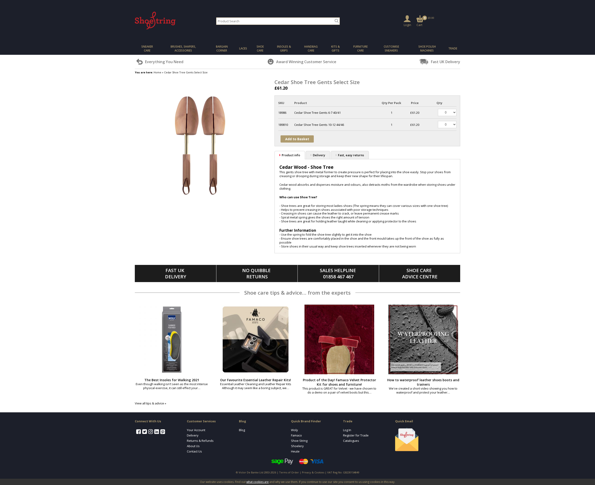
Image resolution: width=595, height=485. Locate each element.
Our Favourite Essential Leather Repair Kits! (255, 380)
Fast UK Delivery (175, 273)
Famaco (296, 435)
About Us (193, 446)
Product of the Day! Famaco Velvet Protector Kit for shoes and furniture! (339, 382)
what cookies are (257, 482)
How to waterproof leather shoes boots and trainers (423, 382)
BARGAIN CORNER (222, 48)
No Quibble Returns (257, 273)
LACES (243, 48)
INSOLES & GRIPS (284, 48)
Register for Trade (356, 435)
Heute (295, 451)
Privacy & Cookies (313, 472)
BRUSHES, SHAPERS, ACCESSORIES (183, 48)
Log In (347, 430)
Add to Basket (297, 139)
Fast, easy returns (351, 155)
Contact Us (194, 451)
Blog (242, 430)
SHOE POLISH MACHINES (427, 48)
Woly (294, 430)
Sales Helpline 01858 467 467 (338, 273)
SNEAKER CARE (147, 48)
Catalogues (351, 441)
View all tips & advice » (150, 403)
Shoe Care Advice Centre (419, 273)
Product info (291, 155)
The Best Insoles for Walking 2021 (171, 380)
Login (407, 25)
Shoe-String (299, 441)
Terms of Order (289, 472)
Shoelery (297, 446)
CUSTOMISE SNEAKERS (391, 48)
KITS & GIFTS (335, 48)
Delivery (319, 155)
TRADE (452, 48)
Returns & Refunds (200, 441)
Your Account (196, 430)
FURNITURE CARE (360, 48)
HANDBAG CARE (311, 48)
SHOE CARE (260, 48)
